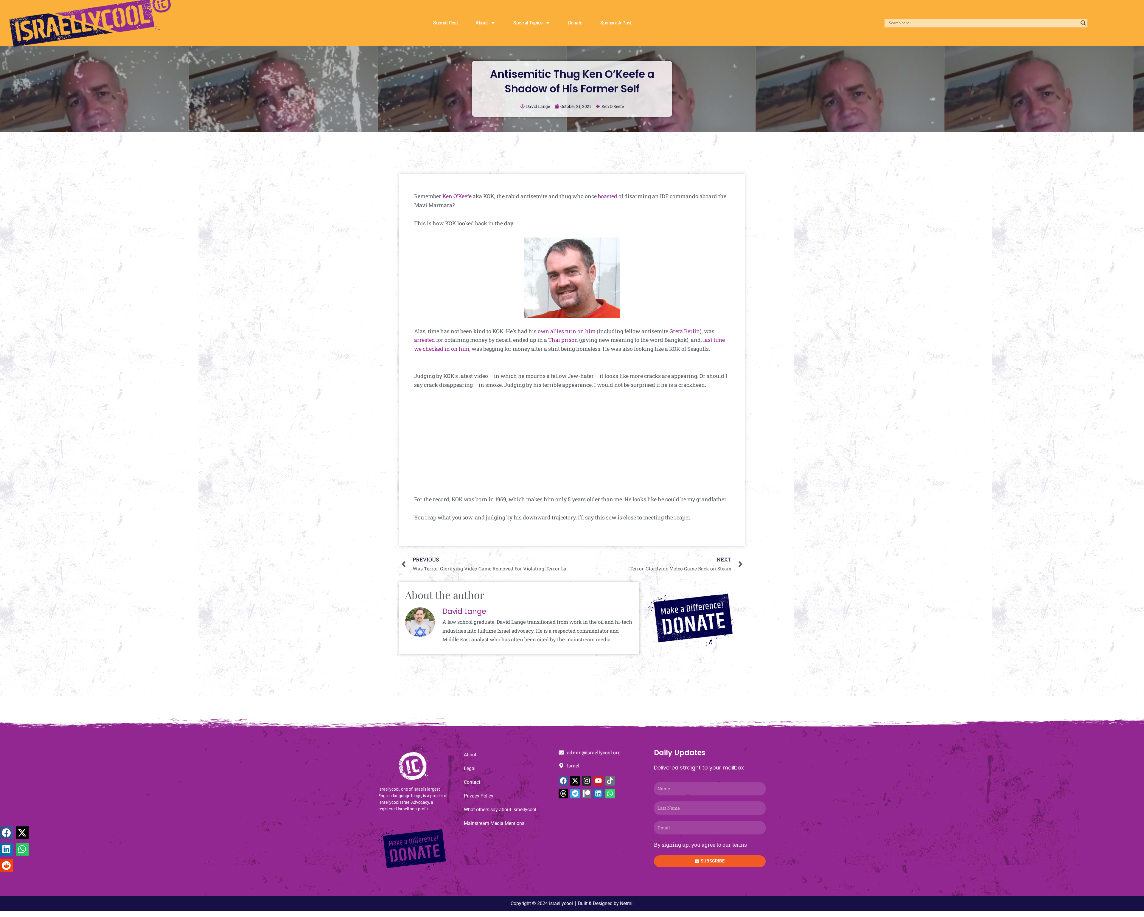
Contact (472, 782)
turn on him (580, 331)
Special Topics (528, 23)
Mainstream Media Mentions (494, 823)
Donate (575, 23)
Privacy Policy (478, 796)
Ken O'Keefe (612, 106)
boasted (607, 196)
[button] (6, 832)
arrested (424, 339)
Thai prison (563, 339)
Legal (469, 768)
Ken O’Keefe (457, 196)
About (481, 23)
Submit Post (445, 23)
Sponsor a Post (616, 23)
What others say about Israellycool (500, 809)
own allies (551, 331)
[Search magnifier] (1083, 23)
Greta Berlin (684, 331)
